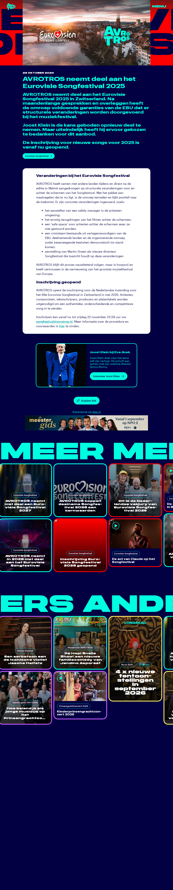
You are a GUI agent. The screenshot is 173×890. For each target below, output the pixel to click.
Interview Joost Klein (106, 376)
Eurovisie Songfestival (37, 156)
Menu (159, 6)
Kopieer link (88, 400)
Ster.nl (96, 411)
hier (62, 326)
